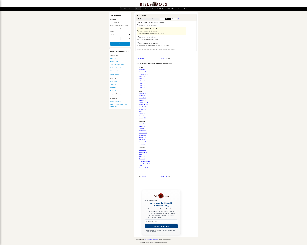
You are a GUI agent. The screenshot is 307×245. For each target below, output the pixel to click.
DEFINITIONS (154, 8)
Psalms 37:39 (142, 128)
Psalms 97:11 (164, 58)
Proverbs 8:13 (142, 109)
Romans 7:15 (142, 113)
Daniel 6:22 (142, 156)
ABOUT (185, 8)
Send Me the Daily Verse (161, 226)
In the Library (114, 81)
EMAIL (179, 8)
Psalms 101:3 (142, 100)
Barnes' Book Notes (115, 101)
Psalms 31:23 (142, 124)
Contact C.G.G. (155, 239)
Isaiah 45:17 (142, 137)
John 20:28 (142, 139)
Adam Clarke (113, 58)
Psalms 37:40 (142, 130)
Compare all (181, 18)
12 (137, 42)
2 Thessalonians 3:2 (144, 163)
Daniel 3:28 (142, 154)
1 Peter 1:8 (142, 81)
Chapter (174, 18)
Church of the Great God (148, 239)
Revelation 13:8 (143, 168)
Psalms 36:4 (142, 95)
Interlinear (113, 87)
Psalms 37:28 (142, 126)
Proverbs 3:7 (142, 107)
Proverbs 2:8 (142, 135)
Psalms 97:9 (141, 58)
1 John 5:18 (142, 165)
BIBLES (146, 8)
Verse (162, 18)
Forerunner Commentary (117, 64)
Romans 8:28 (142, 72)
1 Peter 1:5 (142, 144)
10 (137, 28)
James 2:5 (141, 78)
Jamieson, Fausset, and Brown (118, 68)
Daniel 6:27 (142, 159)
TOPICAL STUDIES (164, 8)
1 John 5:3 (142, 87)
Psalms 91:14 (142, 69)
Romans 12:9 (142, 118)
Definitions (113, 84)
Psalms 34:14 (142, 93)
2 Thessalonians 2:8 (144, 161)
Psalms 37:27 (142, 98)
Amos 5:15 (142, 111)
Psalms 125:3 (142, 150)
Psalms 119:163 (143, 104)
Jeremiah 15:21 (143, 152)
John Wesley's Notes (116, 71)
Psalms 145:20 (143, 133)
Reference (113, 19)
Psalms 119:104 (143, 102)
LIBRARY (173, 8)
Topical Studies (114, 91)
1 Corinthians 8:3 (144, 74)
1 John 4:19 (142, 83)
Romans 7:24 (142, 116)
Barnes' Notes (114, 61)
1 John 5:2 (142, 85)
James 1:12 (142, 76)
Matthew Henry (114, 74)
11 (137, 36)
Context (168, 18)
